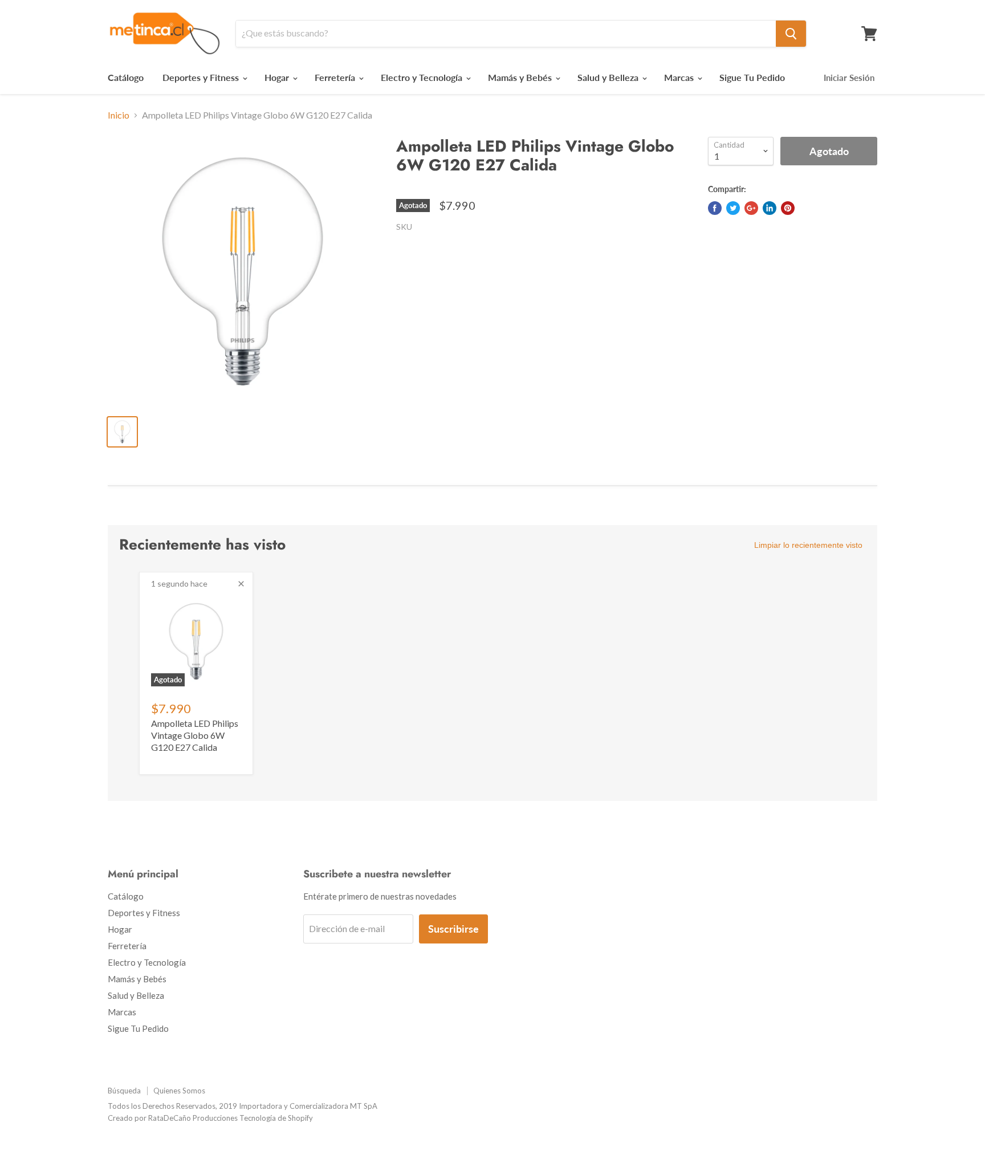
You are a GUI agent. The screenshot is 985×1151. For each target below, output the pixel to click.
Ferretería (336, 77)
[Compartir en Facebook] (715, 208)
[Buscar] (791, 34)
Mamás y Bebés (521, 77)
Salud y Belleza (609, 77)
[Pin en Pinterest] (788, 208)
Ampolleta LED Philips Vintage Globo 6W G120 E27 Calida (194, 735)
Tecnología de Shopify (276, 1117)
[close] (241, 583)
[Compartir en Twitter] (733, 208)
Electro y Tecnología (423, 77)
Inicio (118, 115)
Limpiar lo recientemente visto (808, 545)
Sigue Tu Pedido (752, 77)
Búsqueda (124, 1090)
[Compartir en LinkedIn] (769, 208)
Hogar (277, 77)
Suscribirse (453, 928)
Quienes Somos (179, 1090)
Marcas (680, 77)
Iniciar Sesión (849, 77)
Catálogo (126, 77)
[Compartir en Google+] (751, 208)
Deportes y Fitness (201, 77)
